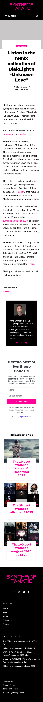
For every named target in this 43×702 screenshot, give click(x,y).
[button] (37, 16)
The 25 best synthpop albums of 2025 (21, 509)
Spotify (21, 134)
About (5, 612)
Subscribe (7, 620)
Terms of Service (10, 689)
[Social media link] (17, 343)
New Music (21, 46)
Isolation (20, 192)
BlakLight (7, 291)
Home (5, 608)
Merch (5, 616)
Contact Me (8, 682)
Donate (6, 624)
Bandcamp (8, 134)
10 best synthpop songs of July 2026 (19, 648)
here (32, 264)
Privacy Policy (9, 685)
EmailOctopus (26, 416)
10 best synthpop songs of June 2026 (19, 666)
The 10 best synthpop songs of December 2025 (21, 468)
